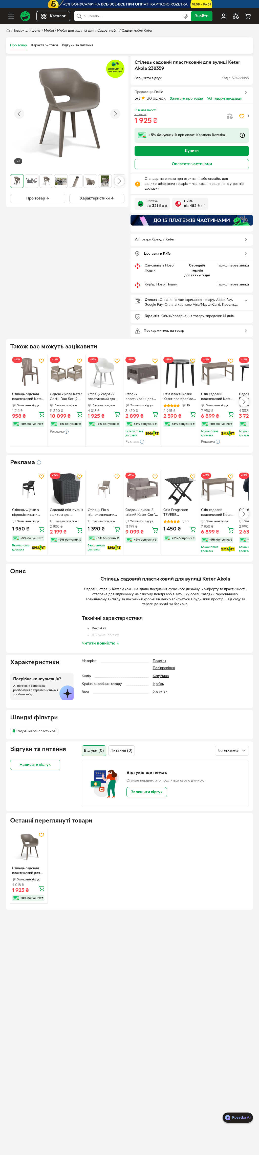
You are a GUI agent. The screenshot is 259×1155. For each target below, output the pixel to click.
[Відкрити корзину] (248, 16)
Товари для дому (27, 30)
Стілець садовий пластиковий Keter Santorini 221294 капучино (27, 397)
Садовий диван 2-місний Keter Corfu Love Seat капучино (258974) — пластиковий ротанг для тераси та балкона (141, 513)
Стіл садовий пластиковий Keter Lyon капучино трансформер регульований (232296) (216, 397)
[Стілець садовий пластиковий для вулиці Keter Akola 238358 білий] (104, 373)
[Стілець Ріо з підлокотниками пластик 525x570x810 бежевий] (104, 489)
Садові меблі (107, 30)
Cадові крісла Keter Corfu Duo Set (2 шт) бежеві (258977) (66, 397)
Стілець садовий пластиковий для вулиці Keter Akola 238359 (27, 871)
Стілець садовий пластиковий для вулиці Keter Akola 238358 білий (103, 397)
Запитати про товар (186, 98)
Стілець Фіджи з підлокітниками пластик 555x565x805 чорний (25, 513)
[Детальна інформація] (39, 462)
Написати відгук (35, 765)
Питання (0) (122, 750)
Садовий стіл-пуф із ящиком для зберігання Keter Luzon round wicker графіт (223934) (66, 513)
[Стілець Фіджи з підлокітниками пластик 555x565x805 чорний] (29, 489)
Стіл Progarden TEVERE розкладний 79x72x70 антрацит (178, 513)
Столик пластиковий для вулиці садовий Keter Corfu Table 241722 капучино (139, 397)
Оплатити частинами (192, 164)
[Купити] (41, 414)
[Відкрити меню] (11, 16)
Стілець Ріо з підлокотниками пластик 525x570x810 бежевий (101, 513)
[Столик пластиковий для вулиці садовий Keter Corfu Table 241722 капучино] (142, 373)
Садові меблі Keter (137, 30)
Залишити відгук (147, 792)
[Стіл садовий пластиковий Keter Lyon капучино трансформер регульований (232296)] (217, 373)
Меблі (49, 30)
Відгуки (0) (94, 750)
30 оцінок (156, 99)
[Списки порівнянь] (236, 16)
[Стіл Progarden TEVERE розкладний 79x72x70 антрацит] (180, 489)
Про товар (18, 45)
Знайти (201, 16)
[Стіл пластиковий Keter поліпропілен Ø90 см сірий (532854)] (180, 373)
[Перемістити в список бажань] (242, 116)
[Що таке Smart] (152, 433)
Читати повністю (101, 643)
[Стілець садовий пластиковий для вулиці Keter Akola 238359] (29, 847)
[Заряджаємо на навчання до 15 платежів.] (192, 220)
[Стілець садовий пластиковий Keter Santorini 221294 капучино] (29, 373)
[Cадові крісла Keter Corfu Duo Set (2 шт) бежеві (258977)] (66, 373)
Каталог (58, 16)
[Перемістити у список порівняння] (230, 116)
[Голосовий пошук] (186, 16)
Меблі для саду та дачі (75, 30)
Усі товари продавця (224, 98)
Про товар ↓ (37, 198)
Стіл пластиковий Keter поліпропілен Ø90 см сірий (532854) (179, 397)
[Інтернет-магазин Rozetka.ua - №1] (25, 16)
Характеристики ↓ (97, 198)
